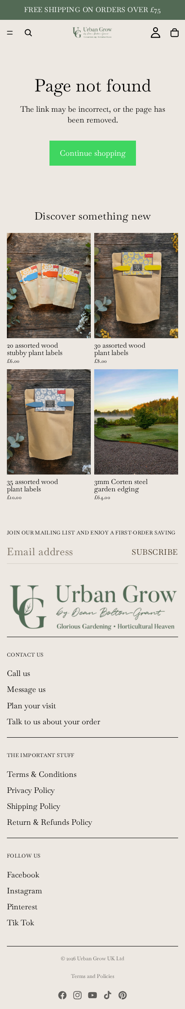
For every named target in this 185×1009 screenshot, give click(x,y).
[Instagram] (77, 995)
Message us (26, 689)
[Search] (28, 32)
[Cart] (174, 32)
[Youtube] (92, 995)
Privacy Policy (31, 790)
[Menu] (10, 33)
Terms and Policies (92, 976)
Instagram (24, 891)
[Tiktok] (107, 995)
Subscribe (155, 552)
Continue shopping (93, 153)
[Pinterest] (122, 995)
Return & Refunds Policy (49, 822)
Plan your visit (31, 705)
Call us (18, 673)
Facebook (23, 875)
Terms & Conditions (42, 774)
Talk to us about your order (53, 721)
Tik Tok (20, 922)
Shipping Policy (33, 806)
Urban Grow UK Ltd (100, 958)
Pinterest (22, 907)
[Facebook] (62, 995)
